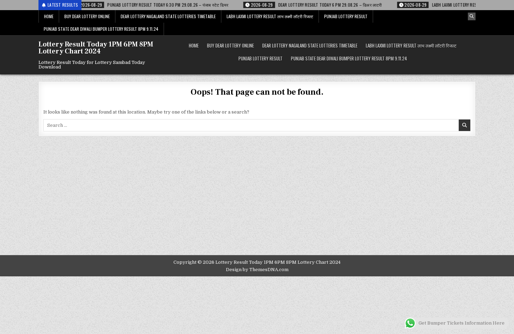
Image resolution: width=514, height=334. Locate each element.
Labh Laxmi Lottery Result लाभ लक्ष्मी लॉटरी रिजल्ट (270, 16)
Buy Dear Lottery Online (87, 16)
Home (48, 16)
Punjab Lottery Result (345, 16)
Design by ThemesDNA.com (257, 269)
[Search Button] (472, 16)
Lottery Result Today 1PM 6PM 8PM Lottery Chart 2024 (95, 48)
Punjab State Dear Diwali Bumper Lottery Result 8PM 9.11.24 (101, 29)
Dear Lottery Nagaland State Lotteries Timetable (168, 16)
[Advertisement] (257, 203)
